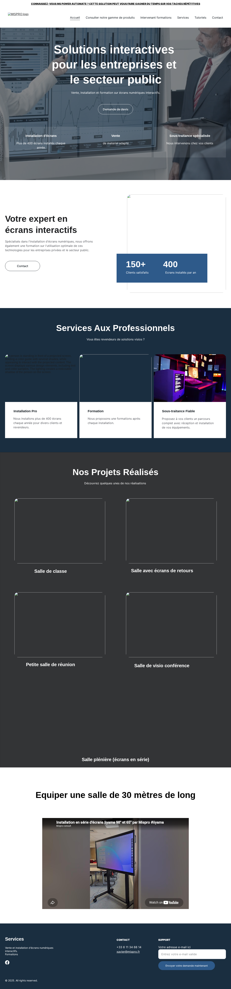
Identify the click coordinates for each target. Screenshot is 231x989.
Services (183, 17)
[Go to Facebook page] (7, 962)
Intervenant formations (155, 17)
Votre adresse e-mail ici (174, 947)
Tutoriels (200, 17)
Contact (217, 17)
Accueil (75, 17)
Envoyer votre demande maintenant (186, 965)
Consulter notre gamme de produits (110, 17)
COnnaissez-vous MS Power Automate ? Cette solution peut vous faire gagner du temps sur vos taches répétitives (115, 3)
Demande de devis (115, 109)
